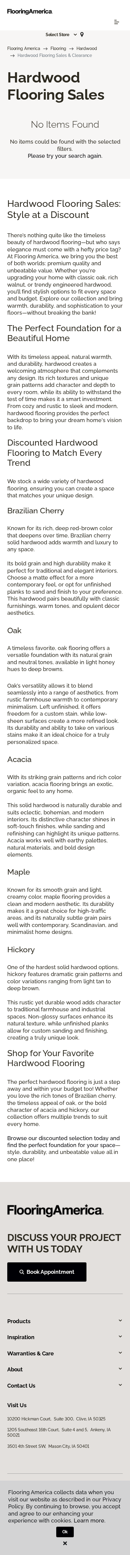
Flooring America (23, 48)
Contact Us (21, 1385)
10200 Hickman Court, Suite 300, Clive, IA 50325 (56, 1419)
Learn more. (90, 1520)
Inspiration (20, 1337)
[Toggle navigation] (117, 22)
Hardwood (86, 48)
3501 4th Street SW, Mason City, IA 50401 (48, 1446)
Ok (65, 1531)
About (15, 1369)
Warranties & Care (30, 1353)
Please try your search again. (65, 156)
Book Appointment (50, 1272)
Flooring (58, 48)
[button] (62, 34)
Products (19, 1321)
